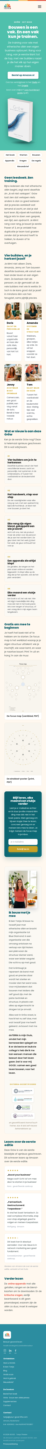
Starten (23, 155)
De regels (36, 160)
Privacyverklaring (10, 1444)
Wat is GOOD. (9, 1363)
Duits (34, 82)
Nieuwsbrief (23, 166)
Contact (7, 1405)
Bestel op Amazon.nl (23, 75)
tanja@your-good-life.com (15, 1417)
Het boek (10, 155)
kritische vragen (13, 1295)
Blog (5, 1370)
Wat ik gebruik (9, 1378)
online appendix (17, 1283)
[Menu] (40, 6)
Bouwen (36, 155)
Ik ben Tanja (8, 1367)
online (20, 569)
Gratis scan (8, 1374)
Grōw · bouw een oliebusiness (16, 1397)
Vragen (23, 160)
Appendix (9, 160)
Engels (25, 85)
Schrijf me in (23, 849)
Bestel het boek (10, 1394)
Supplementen (10, 1401)
